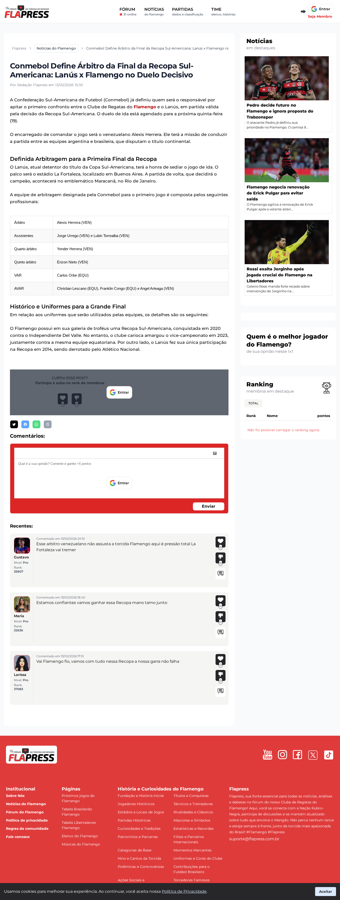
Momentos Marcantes (192, 850)
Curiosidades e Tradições (139, 828)
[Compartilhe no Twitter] (14, 424)
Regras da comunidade (27, 828)
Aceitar (325, 891)
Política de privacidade (27, 820)
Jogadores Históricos (136, 804)
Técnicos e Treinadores (193, 804)
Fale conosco (18, 837)
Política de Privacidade (184, 891)
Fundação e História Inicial (141, 795)
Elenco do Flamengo (80, 836)
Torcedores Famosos (191, 880)
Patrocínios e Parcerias (138, 837)
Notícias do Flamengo (26, 804)
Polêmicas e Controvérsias (141, 866)
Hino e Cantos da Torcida (139, 858)
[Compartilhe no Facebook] (25, 424)
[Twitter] (312, 755)
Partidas (187, 11)
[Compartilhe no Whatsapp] (36, 424)
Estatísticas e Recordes (193, 828)
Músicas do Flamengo (81, 844)
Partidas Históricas (134, 820)
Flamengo (145, 106)
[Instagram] (282, 755)
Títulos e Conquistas (191, 795)
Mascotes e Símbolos (191, 820)
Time (223, 11)
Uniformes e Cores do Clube (197, 858)
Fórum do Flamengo (25, 812)
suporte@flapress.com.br (254, 839)
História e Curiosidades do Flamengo (161, 789)
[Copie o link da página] (48, 424)
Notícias (154, 11)
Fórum (127, 11)
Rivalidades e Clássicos (193, 812)
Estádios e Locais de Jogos (141, 812)
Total (253, 403)
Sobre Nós (15, 795)
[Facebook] (297, 755)
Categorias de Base (134, 850)
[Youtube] (268, 755)
